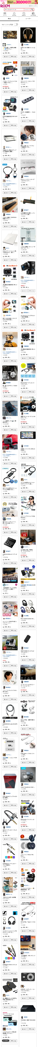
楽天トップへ (33, 6)
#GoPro (10, 183)
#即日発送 (29, 585)
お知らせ (24, 14)
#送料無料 (23, 585)
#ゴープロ (5, 183)
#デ (8, 185)
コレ (7, 56)
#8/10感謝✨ (6, 757)
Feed (5, 14)
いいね (14, 56)
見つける (14, 14)
